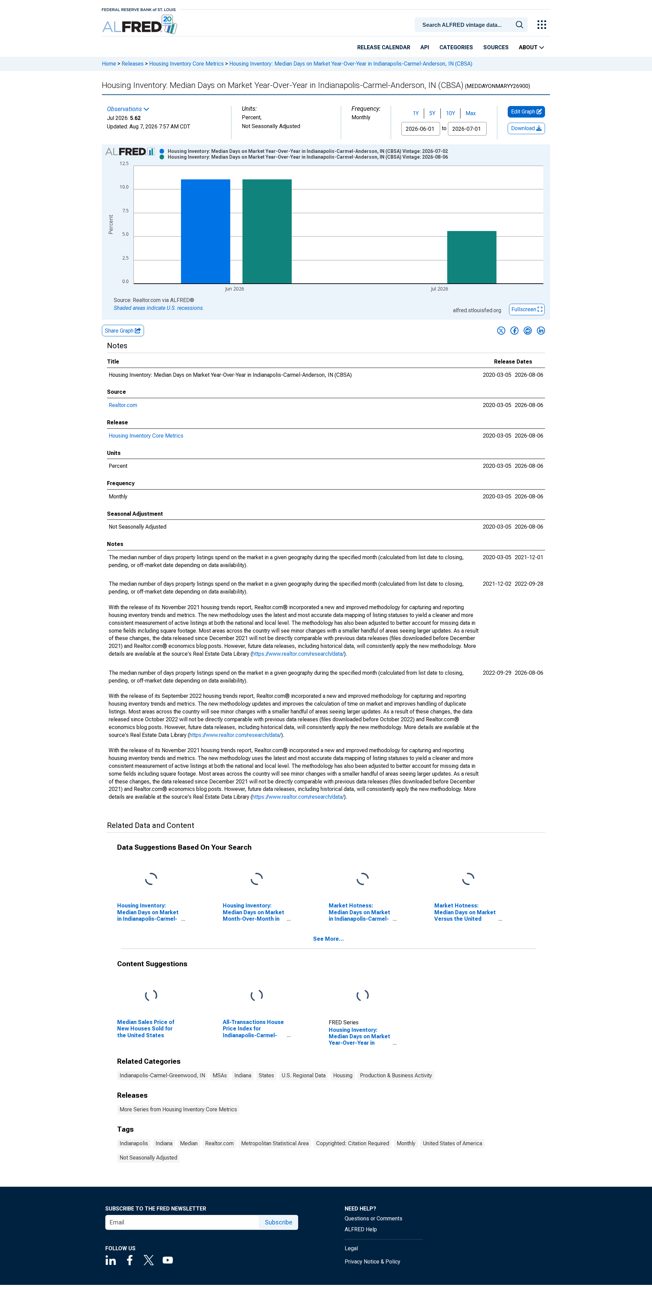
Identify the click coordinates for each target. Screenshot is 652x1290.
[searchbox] (472, 25)
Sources (496, 47)
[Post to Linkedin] (541, 330)
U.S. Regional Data (304, 1075)
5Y (432, 113)
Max (471, 113)
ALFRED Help (361, 1229)
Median (189, 1143)
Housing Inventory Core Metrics (186, 63)
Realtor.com (123, 405)
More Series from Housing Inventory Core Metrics (178, 1109)
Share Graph (120, 331)
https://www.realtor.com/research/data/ (298, 654)
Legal (351, 1248)
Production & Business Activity (396, 1075)
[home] (140, 24)
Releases (133, 63)
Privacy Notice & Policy (372, 1261)
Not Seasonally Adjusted (148, 1157)
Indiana (242, 1075)
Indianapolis (134, 1143)
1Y (416, 113)
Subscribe (278, 1222)
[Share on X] (501, 330)
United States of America (452, 1143)
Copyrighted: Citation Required (352, 1143)
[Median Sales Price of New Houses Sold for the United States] (151, 996)
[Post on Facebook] (514, 330)
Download (523, 128)
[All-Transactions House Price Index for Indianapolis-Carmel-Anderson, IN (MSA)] (257, 996)
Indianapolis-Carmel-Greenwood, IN (162, 1075)
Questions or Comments (373, 1218)
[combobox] (472, 24)
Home (109, 63)
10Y (450, 113)
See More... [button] (328, 939)
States (266, 1075)
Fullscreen (524, 309)
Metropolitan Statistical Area (275, 1143)
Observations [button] (125, 109)
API (424, 47)
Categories (456, 47)
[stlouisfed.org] (139, 9)
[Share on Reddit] (528, 330)
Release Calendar (383, 47)
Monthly (406, 1143)
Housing (342, 1075)
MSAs (220, 1075)
